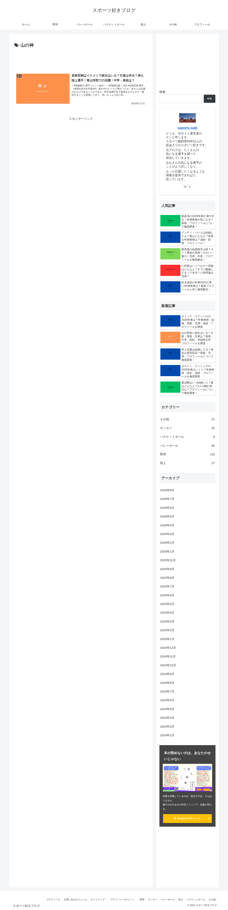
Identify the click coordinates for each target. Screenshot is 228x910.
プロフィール (53, 899)
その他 (212, 899)
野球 (142, 899)
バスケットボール (195, 899)
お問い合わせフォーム (75, 899)
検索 (162, 92)
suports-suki (187, 128)
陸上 (180, 899)
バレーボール (168, 899)
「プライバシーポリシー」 (122, 899)
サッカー (152, 899)
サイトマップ (98, 899)
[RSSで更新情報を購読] (190, 186)
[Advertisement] (81, 58)
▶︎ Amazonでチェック (187, 818)
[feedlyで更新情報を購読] (185, 186)
